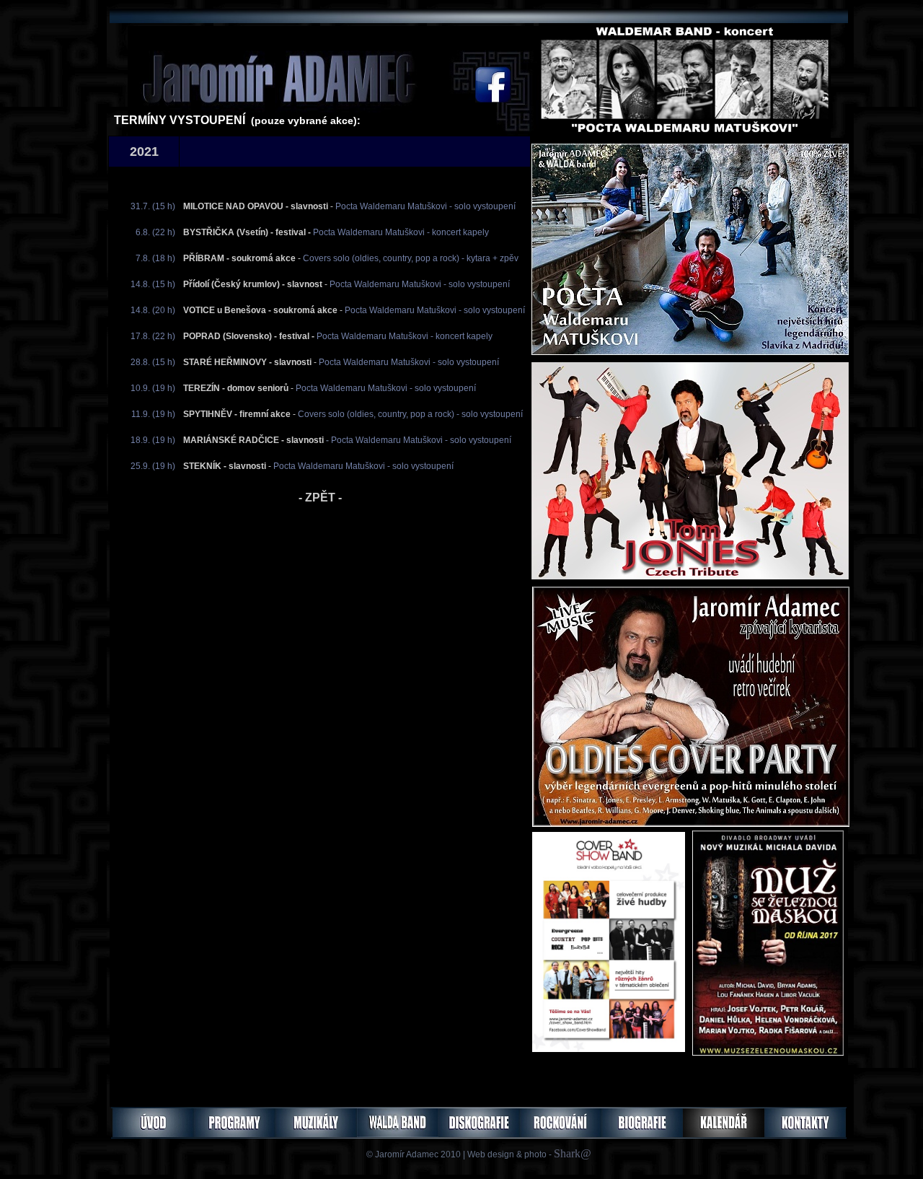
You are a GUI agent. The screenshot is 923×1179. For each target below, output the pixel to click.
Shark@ (572, 1153)
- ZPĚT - (320, 497)
